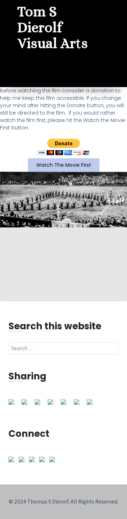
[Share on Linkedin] (66, 404)
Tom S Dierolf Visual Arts (52, 27)
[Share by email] (92, 404)
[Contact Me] (53, 461)
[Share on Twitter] (27, 404)
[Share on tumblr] (79, 404)
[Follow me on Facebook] (12, 461)
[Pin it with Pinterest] (53, 404)
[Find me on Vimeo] (33, 461)
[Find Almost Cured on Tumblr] (43, 461)
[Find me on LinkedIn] (23, 461)
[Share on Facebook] (14, 404)
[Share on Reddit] (40, 404)
